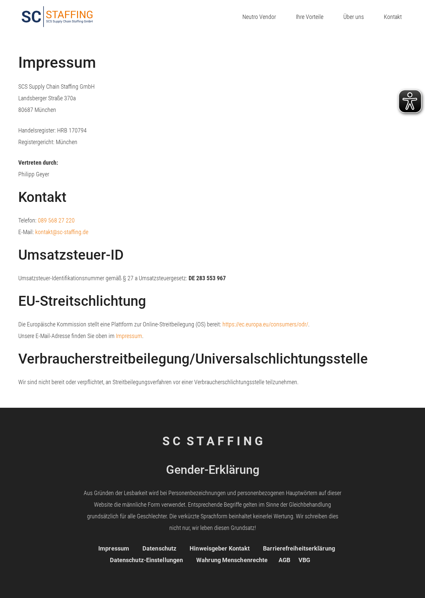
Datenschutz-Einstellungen (146, 559)
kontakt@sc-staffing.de (61, 231)
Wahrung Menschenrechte (232, 559)
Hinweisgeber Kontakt (220, 548)
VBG (304, 559)
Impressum (129, 335)
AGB (284, 559)
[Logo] (57, 16)
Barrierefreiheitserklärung (299, 548)
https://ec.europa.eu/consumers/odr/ (265, 324)
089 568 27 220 (56, 220)
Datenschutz (159, 548)
